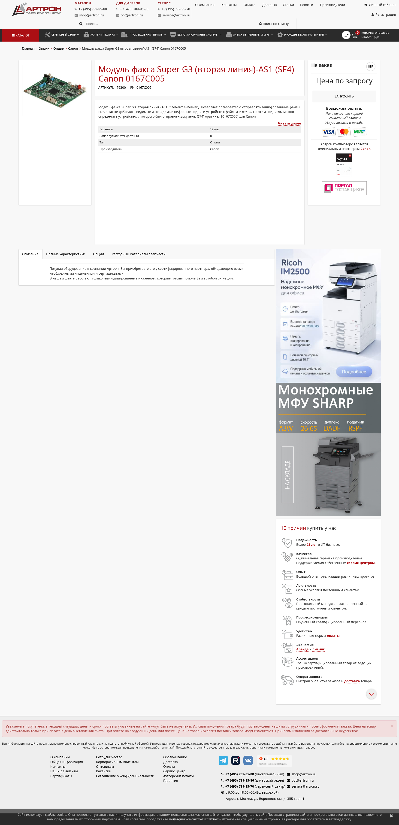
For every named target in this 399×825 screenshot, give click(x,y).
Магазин (83, 3)
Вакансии (103, 771)
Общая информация (66, 762)
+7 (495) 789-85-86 (239, 780)
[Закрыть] (391, 816)
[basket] (374, 35)
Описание (30, 254)
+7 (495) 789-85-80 (239, 774)
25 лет (312, 544)
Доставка (170, 762)
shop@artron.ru (91, 15)
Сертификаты (61, 776)
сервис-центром (361, 563)
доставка (352, 681)
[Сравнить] (370, 66)
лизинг (318, 649)
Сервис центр (174, 771)
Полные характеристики (65, 254)
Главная (28, 48)
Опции (44, 48)
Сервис (164, 3)
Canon (73, 48)
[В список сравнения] (346, 35)
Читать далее (289, 123)
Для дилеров (128, 3)
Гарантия (170, 780)
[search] (81, 24)
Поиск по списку (275, 23)
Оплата (169, 766)
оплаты (333, 635)
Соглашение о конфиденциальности (125, 776)
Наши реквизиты (64, 771)
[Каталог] (36, 9)
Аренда (302, 649)
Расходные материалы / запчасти (139, 254)
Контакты (58, 766)
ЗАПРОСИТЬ (344, 96)
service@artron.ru (176, 15)
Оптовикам (105, 766)
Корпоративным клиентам (117, 762)
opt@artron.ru (132, 15)
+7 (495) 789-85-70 (239, 786)
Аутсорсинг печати (178, 776)
